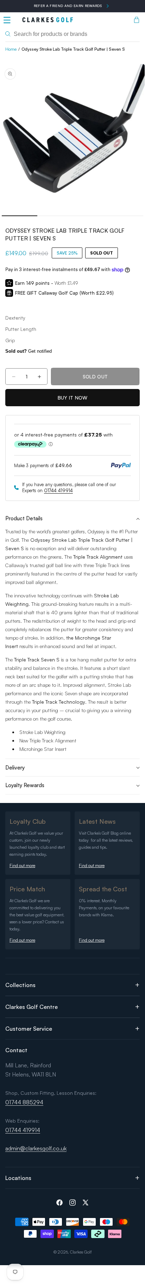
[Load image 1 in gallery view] (19, 215)
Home (11, 49)
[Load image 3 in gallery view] (90, 215)
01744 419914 (58, 490)
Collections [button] (20, 984)
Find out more (22, 865)
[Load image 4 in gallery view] (126, 215)
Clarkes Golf (81, 1252)
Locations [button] (18, 1177)
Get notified (28, 351)
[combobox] (72, 34)
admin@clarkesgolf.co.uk (36, 1148)
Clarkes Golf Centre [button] (31, 1006)
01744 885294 (24, 1102)
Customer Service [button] (28, 1028)
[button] (7, 20)
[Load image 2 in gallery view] (55, 215)
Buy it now (73, 398)
